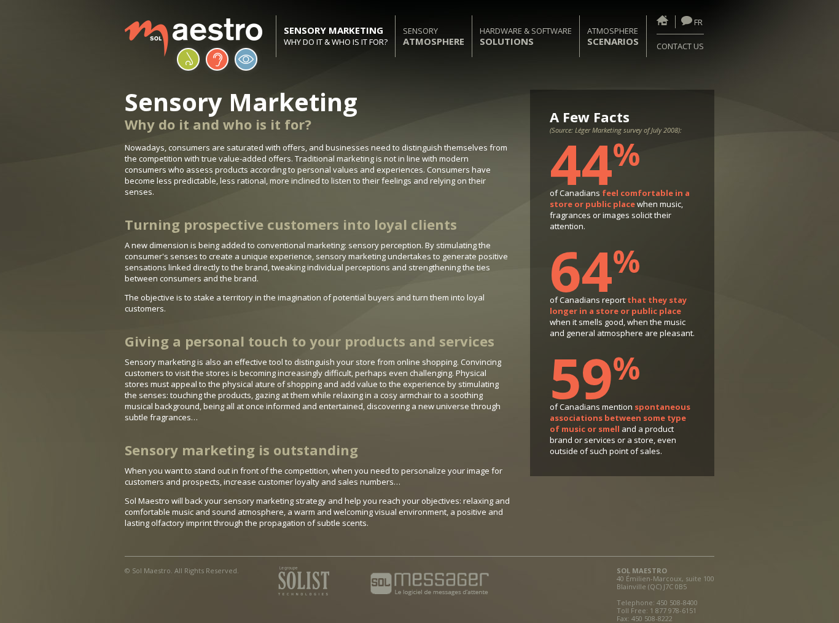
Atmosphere (613, 36)
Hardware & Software (526, 36)
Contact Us (680, 46)
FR (697, 22)
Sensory (433, 36)
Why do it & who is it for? (336, 36)
